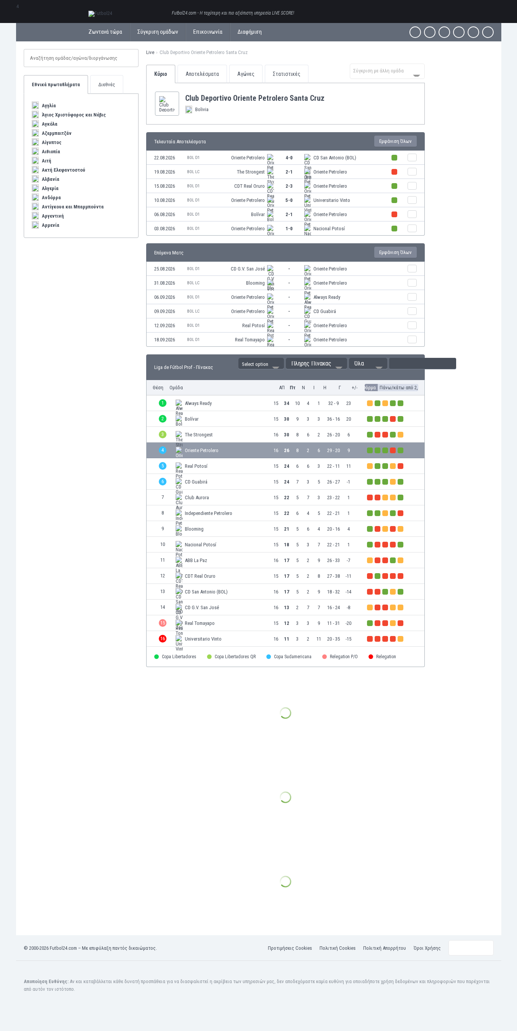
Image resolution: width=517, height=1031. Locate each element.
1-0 (289, 228)
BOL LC (193, 171)
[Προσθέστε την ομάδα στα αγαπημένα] (331, 98)
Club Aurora (197, 497)
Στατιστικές (286, 74)
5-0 (289, 200)
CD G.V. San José (248, 269)
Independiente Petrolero (208, 513)
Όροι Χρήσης (427, 948)
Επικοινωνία (207, 31)
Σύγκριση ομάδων (157, 31)
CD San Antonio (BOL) (334, 158)
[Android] (473, 32)
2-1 (289, 172)
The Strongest (251, 172)
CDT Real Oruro (249, 186)
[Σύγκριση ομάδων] (412, 157)
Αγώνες (245, 74)
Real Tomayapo (250, 340)
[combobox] (387, 71)
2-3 (289, 186)
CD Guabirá (324, 311)
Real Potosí (253, 325)
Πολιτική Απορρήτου (384, 948)
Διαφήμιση (250, 31)
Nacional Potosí (329, 228)
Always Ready (326, 297)
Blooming (255, 283)
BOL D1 (193, 157)
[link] (285, 158)
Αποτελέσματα (202, 74)
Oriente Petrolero (248, 158)
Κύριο (160, 74)
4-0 (289, 158)
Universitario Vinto (331, 200)
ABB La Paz (196, 560)
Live (150, 52)
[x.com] (429, 32)
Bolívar (258, 214)
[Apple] (459, 32)
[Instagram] (444, 32)
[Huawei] (488, 32)
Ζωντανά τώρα (105, 31)
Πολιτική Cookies (338, 948)
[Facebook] (415, 32)
